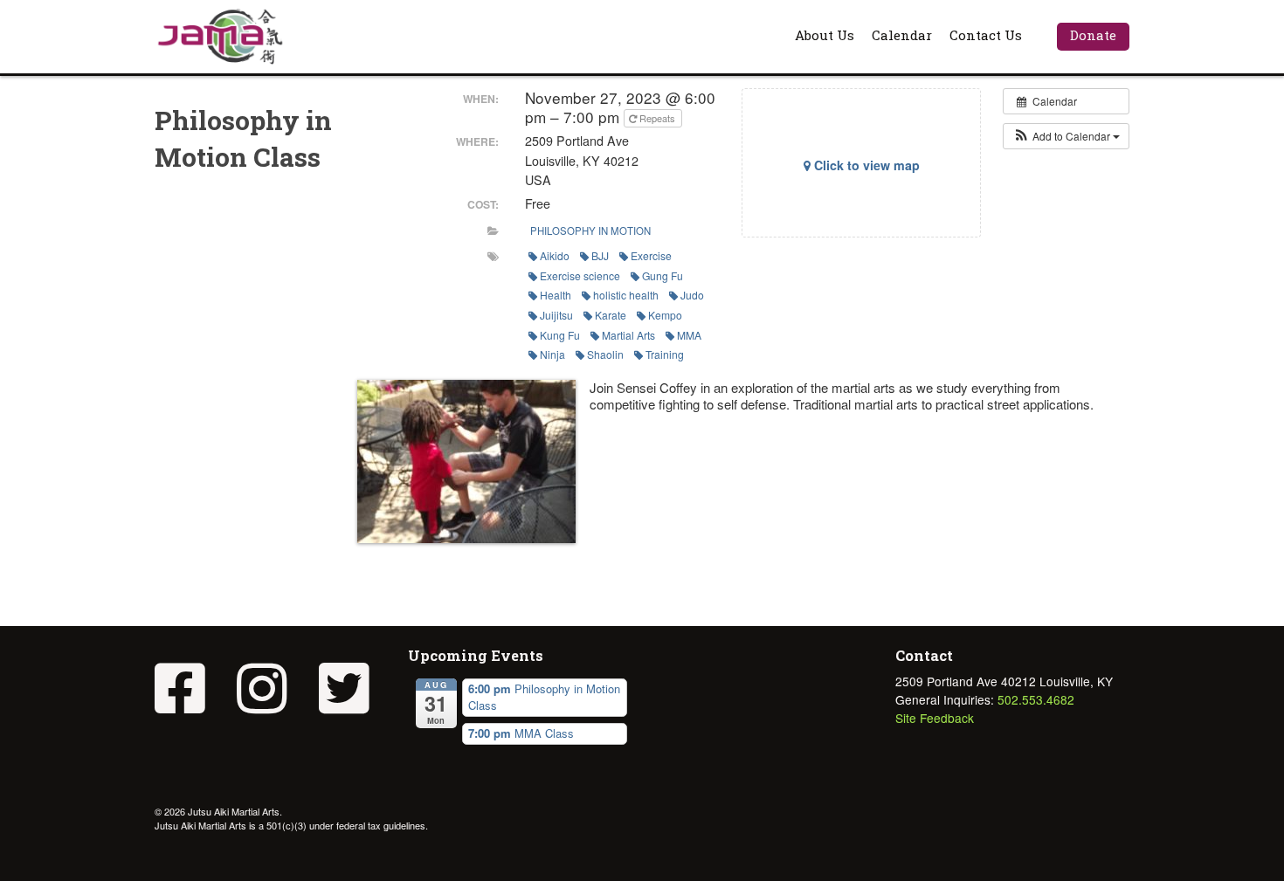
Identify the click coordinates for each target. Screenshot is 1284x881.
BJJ (600, 255)
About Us (824, 35)
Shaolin (605, 354)
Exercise (651, 255)
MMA (689, 334)
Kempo (665, 314)
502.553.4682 (1036, 699)
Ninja (552, 354)
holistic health (626, 294)
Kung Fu (560, 334)
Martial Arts (628, 334)
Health (555, 294)
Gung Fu (662, 275)
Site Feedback (934, 717)
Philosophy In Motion (590, 230)
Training (664, 354)
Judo (692, 294)
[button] (1066, 136)
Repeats (657, 118)
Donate (1093, 35)
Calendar (902, 35)
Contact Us (985, 35)
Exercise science (580, 275)
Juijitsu (556, 314)
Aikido (555, 255)
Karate (610, 314)
